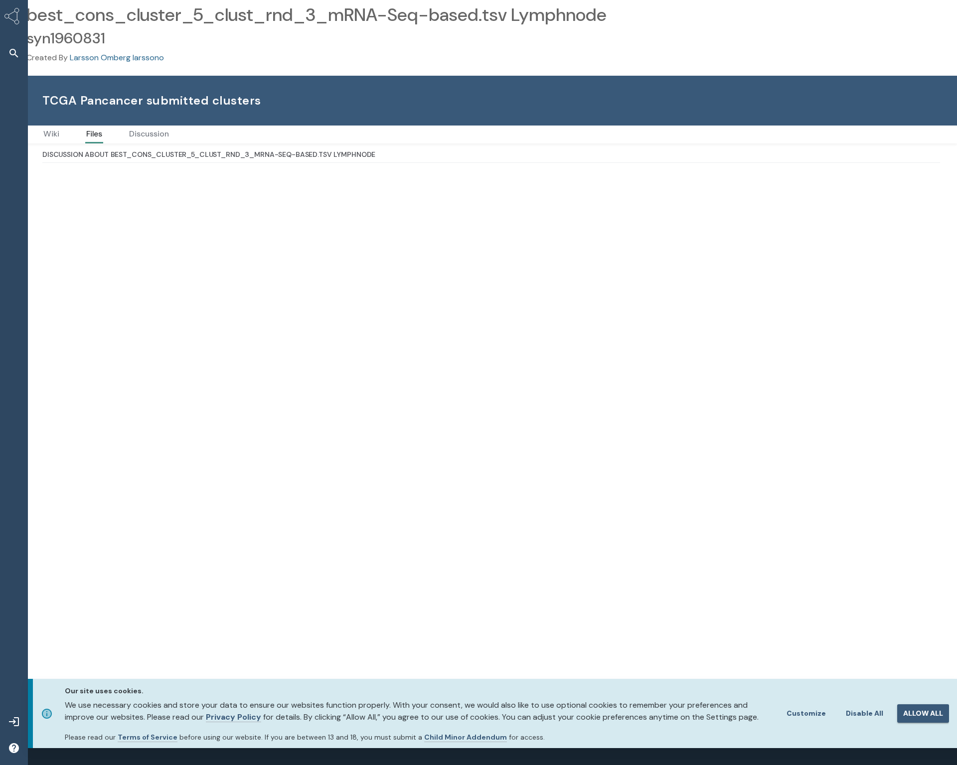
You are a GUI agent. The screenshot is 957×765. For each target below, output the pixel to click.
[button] (14, 53)
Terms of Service (147, 737)
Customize (806, 713)
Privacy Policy (233, 717)
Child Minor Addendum (465, 737)
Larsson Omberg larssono (117, 57)
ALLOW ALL (923, 713)
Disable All (864, 713)
